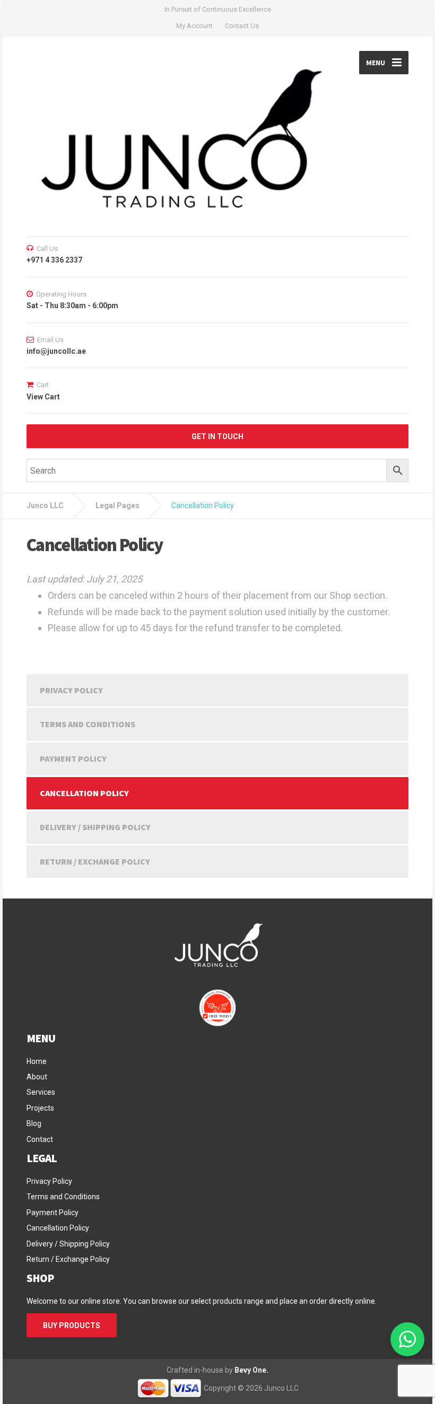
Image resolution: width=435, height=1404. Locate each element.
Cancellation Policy (84, 793)
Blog (34, 1123)
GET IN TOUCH (217, 436)
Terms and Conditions (87, 724)
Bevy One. (251, 1370)
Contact (40, 1139)
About (37, 1076)
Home (37, 1061)
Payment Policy (73, 758)
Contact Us (242, 26)
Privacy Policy (71, 690)
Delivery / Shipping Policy (95, 827)
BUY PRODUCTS (71, 1325)
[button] (407, 1339)
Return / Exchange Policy (95, 861)
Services (41, 1092)
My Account (194, 26)
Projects (40, 1108)
